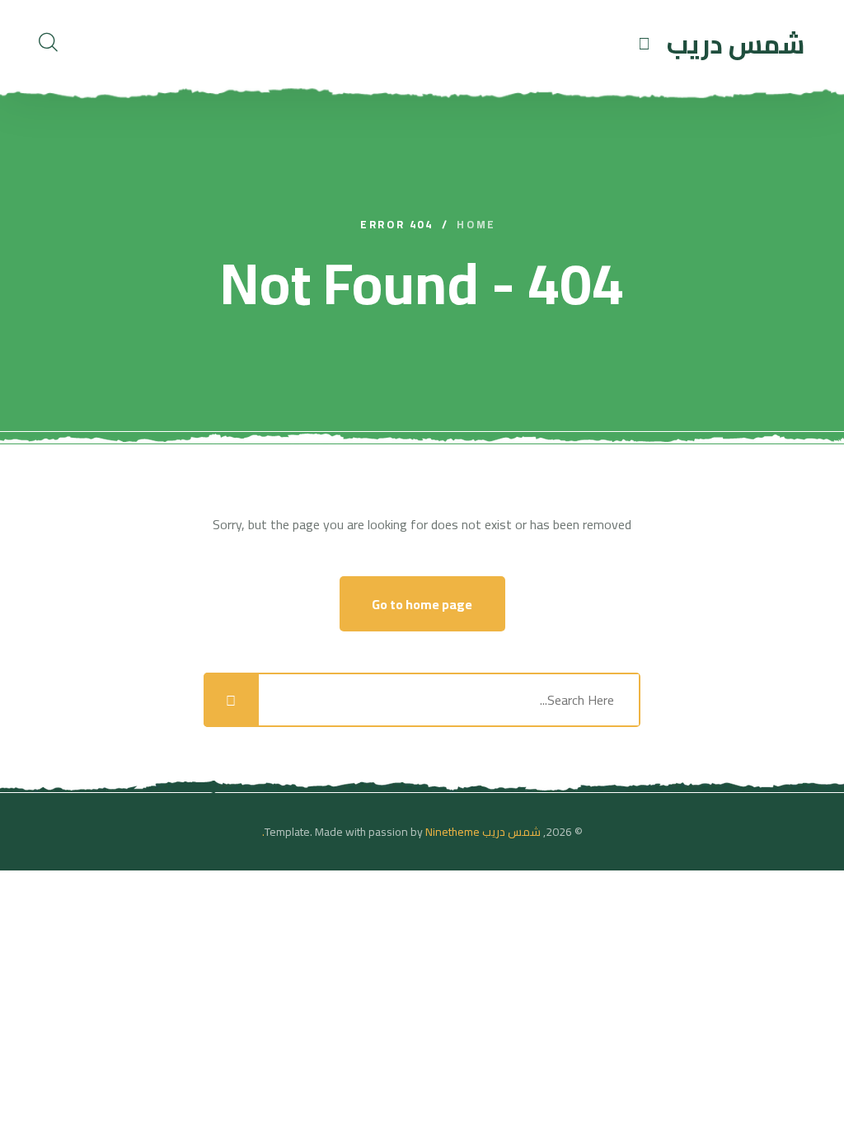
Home (476, 224)
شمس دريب (511, 831)
